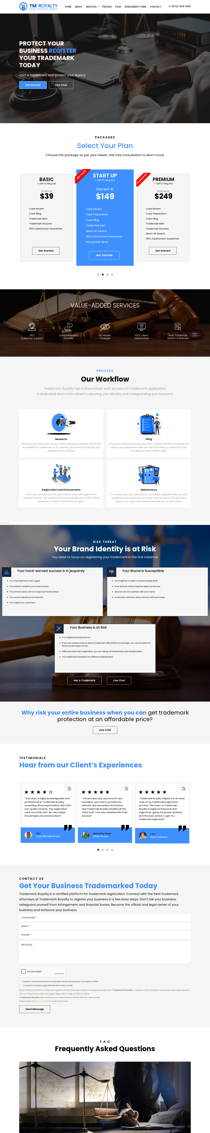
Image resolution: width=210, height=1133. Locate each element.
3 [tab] (107, 274)
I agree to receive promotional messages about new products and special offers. (61, 981)
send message (35, 1009)
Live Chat (61, 85)
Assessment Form (135, 6)
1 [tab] (98, 274)
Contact (155, 6)
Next (194, 220)
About (79, 6)
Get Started (33, 85)
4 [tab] (111, 274)
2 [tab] (102, 274)
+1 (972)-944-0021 (179, 6)
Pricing (107, 6)
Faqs (118, 6)
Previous (15, 220)
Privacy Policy (42, 1001)
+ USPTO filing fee (46, 184)
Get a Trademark (84, 680)
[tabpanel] (105, 221)
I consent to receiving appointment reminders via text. (48, 985)
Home (68, 6)
